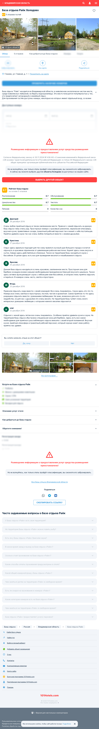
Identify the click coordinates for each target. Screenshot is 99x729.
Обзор (5, 54)
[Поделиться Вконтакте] (56, 495)
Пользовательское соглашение (14, 721)
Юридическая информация (12, 724)
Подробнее (67, 724)
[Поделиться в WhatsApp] (43, 495)
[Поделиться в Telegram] (49, 495)
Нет (72, 343)
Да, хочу (26, 343)
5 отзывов (18, 54)
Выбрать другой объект (49, 179)
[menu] (96, 3)
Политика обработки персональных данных (18, 726)
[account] (90, 3)
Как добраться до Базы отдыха (43, 54)
